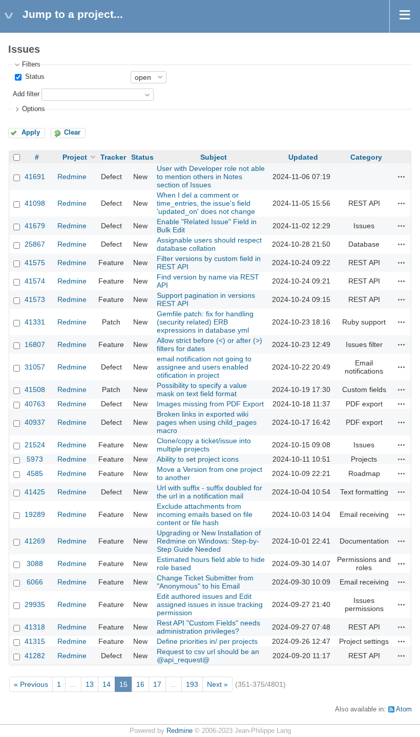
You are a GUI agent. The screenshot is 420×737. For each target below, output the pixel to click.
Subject (213, 157)
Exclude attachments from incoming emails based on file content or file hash (205, 514)
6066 (35, 582)
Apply (31, 132)
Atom (404, 709)
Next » (217, 684)
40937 (35, 422)
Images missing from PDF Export (210, 404)
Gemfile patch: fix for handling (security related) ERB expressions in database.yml (205, 322)
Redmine (72, 176)
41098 (35, 203)
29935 (35, 604)
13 (90, 684)
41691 (35, 176)
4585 (35, 473)
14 (106, 684)
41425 (35, 492)
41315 (35, 641)
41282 (35, 656)
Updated (303, 157)
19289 (35, 514)
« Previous (31, 684)
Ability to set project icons (198, 459)
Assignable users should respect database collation (209, 244)
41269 (35, 541)
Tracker (113, 157)
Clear (72, 132)
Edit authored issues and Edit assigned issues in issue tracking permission (210, 604)
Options (33, 109)
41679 (35, 226)
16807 (35, 344)
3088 (35, 563)
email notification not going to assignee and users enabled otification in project (204, 367)
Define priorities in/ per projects (207, 641)
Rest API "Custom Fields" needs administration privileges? (208, 627)
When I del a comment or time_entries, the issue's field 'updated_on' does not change (206, 203)
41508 (35, 389)
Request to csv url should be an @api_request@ (208, 655)
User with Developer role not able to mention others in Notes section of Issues (211, 176)
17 (157, 684)
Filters (31, 64)
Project (74, 157)
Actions (401, 176)
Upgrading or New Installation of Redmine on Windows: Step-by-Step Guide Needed (209, 541)
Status (34, 76)
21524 (35, 445)
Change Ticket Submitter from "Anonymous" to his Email (205, 582)
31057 (35, 367)
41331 (35, 322)
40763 (35, 404)
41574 (35, 281)
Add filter (26, 94)
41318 (35, 627)
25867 (35, 244)
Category (366, 157)
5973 (35, 459)
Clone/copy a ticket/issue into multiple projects (204, 445)
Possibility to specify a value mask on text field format (202, 389)
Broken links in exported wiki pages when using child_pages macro (207, 422)
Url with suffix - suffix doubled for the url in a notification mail (209, 492)
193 (192, 684)
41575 (35, 262)
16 (140, 684)
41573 (35, 299)
